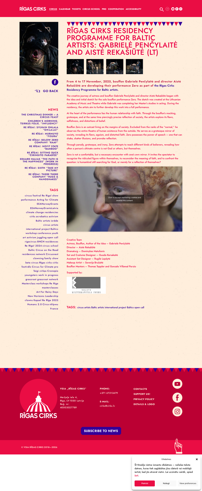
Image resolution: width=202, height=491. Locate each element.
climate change (35, 212)
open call (52, 237)
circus (28, 195)
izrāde (54, 220)
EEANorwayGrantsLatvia (44, 208)
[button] (196, 459)
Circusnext (52, 254)
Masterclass (28, 283)
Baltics (54, 229)
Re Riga (53, 283)
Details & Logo (144, 404)
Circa (46, 304)
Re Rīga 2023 (50, 300)
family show (51, 258)
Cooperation (116, 9)
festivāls (26, 266)
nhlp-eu (54, 304)
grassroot (31, 279)
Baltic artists (43, 220)
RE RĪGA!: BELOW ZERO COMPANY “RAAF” (43, 141)
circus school (50, 245)
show (55, 195)
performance (28, 199)
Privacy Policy (144, 399)
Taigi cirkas (40, 271)
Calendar (64, 9)
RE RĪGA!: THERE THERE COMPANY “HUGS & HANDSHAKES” (43, 177)
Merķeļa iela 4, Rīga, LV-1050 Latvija (72, 399)
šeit (136, 475)
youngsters (31, 275)
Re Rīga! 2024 (33, 245)
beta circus (31, 262)
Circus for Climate (43, 266)
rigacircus (31, 241)
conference (44, 233)
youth (55, 233)
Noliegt (166, 483)
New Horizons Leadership (43, 296)
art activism (29, 237)
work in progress (48, 275)
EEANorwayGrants (47, 204)
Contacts (140, 389)
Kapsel (37, 300)
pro (56, 266)
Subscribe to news (101, 431)
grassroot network (47, 279)
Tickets (76, 9)
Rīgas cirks (45, 262)
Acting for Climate (47, 199)
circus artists (50, 225)
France (54, 308)
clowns (29, 300)
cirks (32, 216)
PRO (104, 9)
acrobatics (42, 216)
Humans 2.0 (34, 304)
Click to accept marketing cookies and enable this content (124, 199)
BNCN (41, 241)
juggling (42, 237)
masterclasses (50, 287)
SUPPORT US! (142, 394)
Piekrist (144, 483)
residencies (51, 212)
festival (37, 195)
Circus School (91, 9)
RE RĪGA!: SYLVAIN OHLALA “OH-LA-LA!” (41, 129)
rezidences (51, 241)
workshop (31, 233)
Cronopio (52, 271)
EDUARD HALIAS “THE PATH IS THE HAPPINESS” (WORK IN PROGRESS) (39, 161)
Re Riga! (47, 195)
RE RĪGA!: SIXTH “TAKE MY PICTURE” (41, 169)
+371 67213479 (109, 393)
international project (38, 229)
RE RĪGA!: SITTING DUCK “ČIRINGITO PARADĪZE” (42, 154)
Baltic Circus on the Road (43, 250)
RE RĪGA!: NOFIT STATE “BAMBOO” (43, 147)
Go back (50, 91)
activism (53, 216)
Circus (53, 9)
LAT (167, 8)
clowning (38, 258)
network (40, 254)
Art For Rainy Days (47, 292)
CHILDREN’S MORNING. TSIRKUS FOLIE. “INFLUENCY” (39, 122)
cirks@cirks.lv (107, 406)
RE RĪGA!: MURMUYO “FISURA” (45, 135)
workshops (42, 283)
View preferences (188, 483)
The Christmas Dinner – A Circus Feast (39, 116)
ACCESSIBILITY (133, 9)
